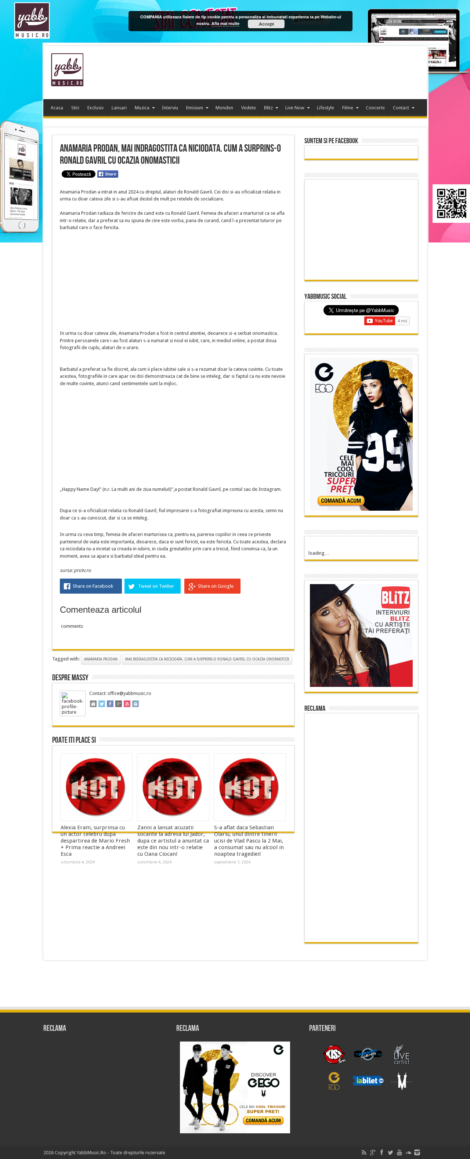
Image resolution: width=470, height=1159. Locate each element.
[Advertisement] (288, 69)
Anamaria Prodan (101, 659)
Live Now (294, 108)
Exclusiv (95, 108)
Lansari (119, 108)
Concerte (375, 108)
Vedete (248, 108)
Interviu (170, 108)
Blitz (268, 108)
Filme (347, 108)
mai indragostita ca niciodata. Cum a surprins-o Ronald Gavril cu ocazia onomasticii (207, 659)
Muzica (142, 108)
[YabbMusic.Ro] (67, 81)
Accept (266, 24)
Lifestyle (325, 108)
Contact (401, 108)
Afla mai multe (225, 23)
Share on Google (216, 586)
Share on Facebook (93, 586)
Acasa (57, 108)
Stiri (75, 108)
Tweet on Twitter (156, 586)
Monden (224, 108)
